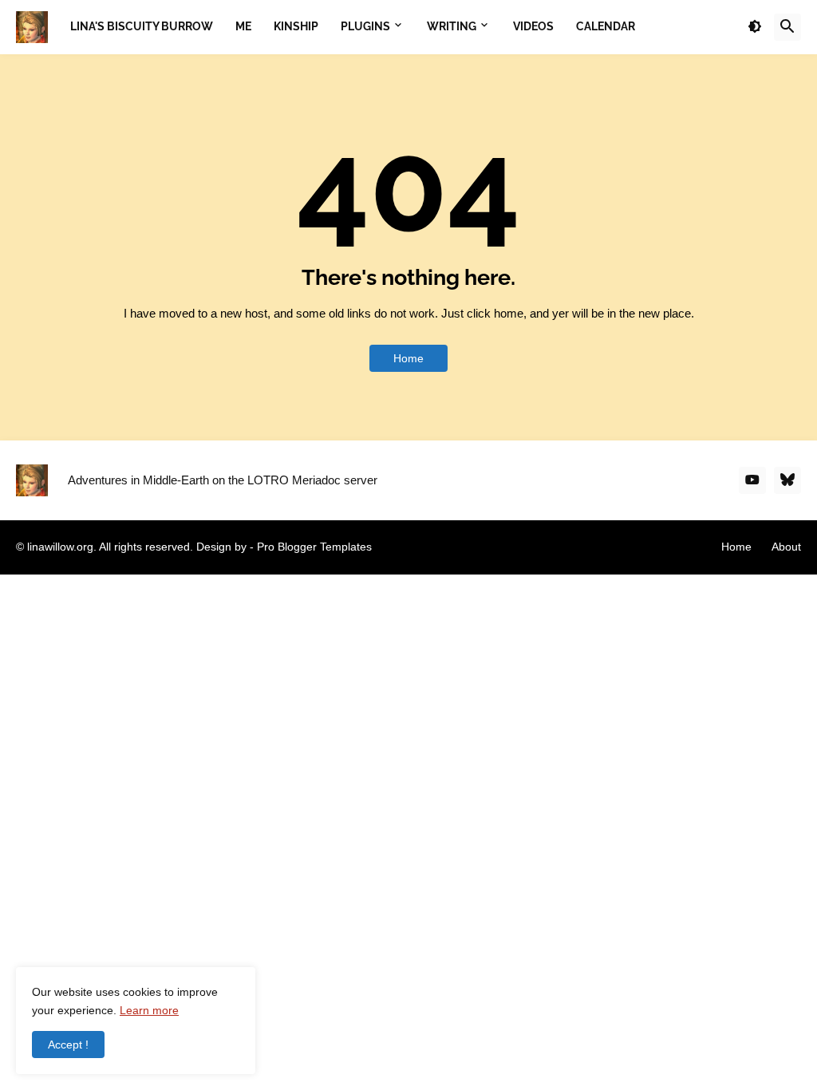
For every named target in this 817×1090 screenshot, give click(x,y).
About (786, 546)
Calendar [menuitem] (605, 26)
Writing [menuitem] (451, 26)
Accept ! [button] (68, 1044)
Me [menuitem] (243, 26)
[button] (755, 27)
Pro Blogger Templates (314, 546)
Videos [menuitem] (533, 26)
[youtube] (752, 480)
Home (408, 358)
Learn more (149, 1010)
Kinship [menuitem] (296, 26)
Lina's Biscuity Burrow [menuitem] (141, 26)
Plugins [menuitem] (365, 26)
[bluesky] (787, 480)
